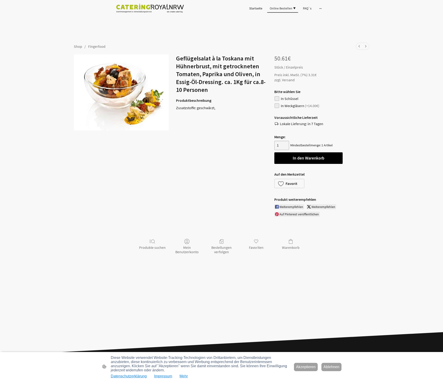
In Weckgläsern (300, 105)
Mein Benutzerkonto (187, 249)
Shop (78, 46)
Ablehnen (331, 367)
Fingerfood (96, 46)
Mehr (184, 376)
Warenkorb (290, 247)
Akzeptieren (306, 367)
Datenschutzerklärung (129, 376)
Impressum (163, 376)
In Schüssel (289, 98)
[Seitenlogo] (150, 8)
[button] (289, 183)
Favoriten (256, 247)
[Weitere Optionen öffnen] (320, 8)
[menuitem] (359, 46)
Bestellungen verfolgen (221, 249)
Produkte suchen (152, 247)
